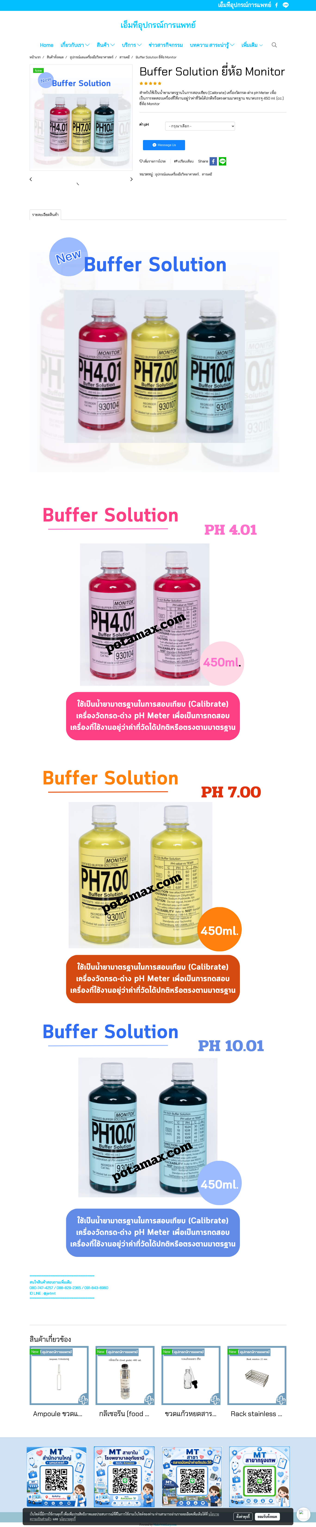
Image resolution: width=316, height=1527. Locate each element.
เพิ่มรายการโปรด (154, 161)
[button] (274, 45)
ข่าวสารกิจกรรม (166, 45)
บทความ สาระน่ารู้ (210, 45)
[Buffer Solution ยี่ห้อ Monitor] (81, 118)
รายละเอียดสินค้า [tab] (45, 214)
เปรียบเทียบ (185, 161)
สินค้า (103, 45)
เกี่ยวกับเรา (73, 45)
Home (46, 45)
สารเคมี (207, 174)
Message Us (166, 145)
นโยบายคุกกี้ (67, 1519)
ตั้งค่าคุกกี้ (243, 1517)
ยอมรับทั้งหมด (267, 1517)
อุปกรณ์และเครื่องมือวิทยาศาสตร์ (177, 174)
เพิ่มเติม (250, 45)
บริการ (129, 45)
